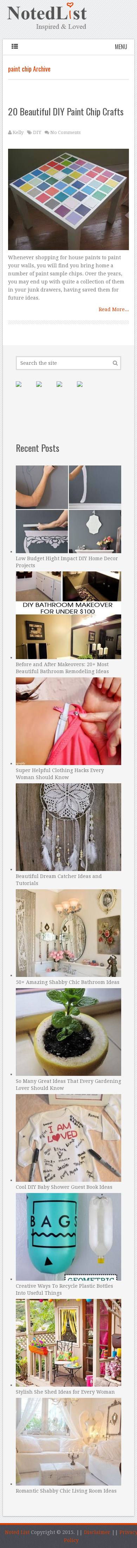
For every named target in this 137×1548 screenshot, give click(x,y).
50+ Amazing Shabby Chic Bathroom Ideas (67, 982)
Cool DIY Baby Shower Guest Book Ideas (64, 1187)
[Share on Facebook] (44, 389)
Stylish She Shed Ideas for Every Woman (65, 1392)
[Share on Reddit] (85, 389)
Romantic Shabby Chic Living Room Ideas (66, 1491)
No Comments (65, 132)
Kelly (18, 132)
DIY (37, 132)
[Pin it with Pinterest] (24, 389)
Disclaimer (97, 1532)
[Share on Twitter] (65, 389)
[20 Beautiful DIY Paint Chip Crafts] (68, 201)
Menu (121, 46)
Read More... (114, 309)
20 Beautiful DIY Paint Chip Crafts (66, 111)
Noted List (17, 1532)
